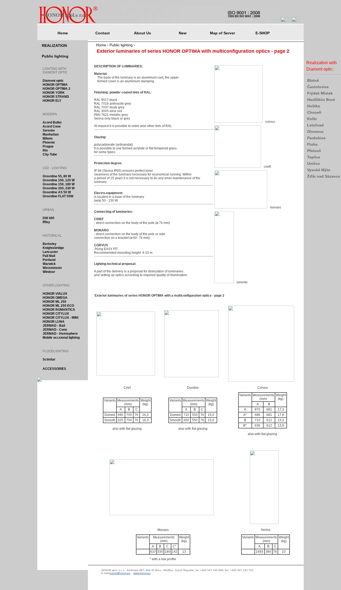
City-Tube (50, 154)
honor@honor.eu (119, 573)
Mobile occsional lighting (61, 337)
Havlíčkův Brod (321, 99)
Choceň (314, 112)
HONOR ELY (52, 101)
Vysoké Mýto (318, 170)
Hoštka (313, 106)
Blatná (313, 80)
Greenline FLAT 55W (58, 196)
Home (101, 45)
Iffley (46, 222)
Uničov (313, 163)
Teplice (313, 157)
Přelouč (314, 151)
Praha (312, 144)
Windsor (49, 272)
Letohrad (315, 125)
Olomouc (315, 131)
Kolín (312, 119)
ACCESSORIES (54, 369)
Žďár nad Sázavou (323, 176)
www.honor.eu (142, 573)
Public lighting (121, 45)
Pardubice (316, 138)
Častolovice (318, 87)
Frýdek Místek (320, 93)
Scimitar (49, 359)
